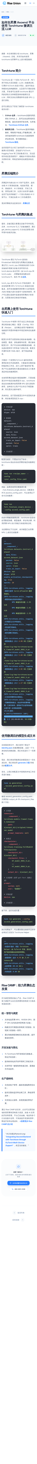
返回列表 (21, 1213)
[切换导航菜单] (25, 3)
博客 (7, 12)
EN (34, 3)
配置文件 (8, 766)
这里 (24, 277)
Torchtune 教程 (11, 142)
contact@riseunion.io (20, 1183)
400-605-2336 (20, 1189)
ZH (30, 3)
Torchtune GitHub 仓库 (18, 125)
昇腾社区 (26, 203)
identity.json (7, 748)
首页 (3, 12)
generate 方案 (24, 763)
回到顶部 (15, 1220)
